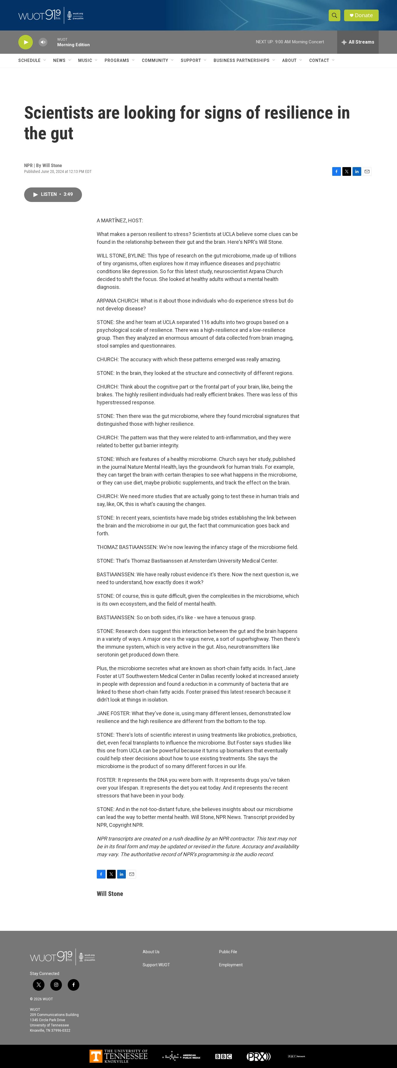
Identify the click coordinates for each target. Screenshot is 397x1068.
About (289, 60)
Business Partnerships (242, 60)
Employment (231, 965)
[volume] (43, 42)
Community (155, 60)
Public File (228, 952)
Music (85, 60)
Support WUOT (156, 965)
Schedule (29, 60)
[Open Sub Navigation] (45, 60)
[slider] (52, 42)
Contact (319, 60)
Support (191, 60)
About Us (151, 952)
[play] (25, 42)
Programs (117, 60)
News (59, 60)
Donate (364, 15)
